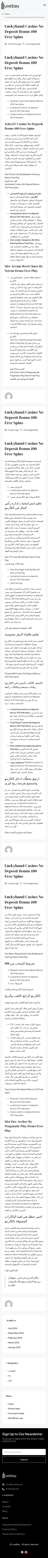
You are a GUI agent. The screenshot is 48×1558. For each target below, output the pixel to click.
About (5, 1501)
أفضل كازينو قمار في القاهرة (22, 379)
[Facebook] (22, 1552)
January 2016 (14, 1347)
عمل (10, 1380)
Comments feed (16, 1413)
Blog (4, 1511)
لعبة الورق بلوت (11, 1270)
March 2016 (13, 1342)
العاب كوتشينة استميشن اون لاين (18, 628)
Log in (11, 1403)
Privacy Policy (9, 1529)
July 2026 (12, 1328)
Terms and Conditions (13, 1534)
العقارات (11, 1370)
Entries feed (14, 1408)
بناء (9, 1375)
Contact (6, 1506)
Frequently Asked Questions (16, 1524)
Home (7, 14)
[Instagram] (26, 1552)
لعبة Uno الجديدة (17, 369)
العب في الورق (11, 181)
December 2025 (16, 1333)
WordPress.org (15, 1418)
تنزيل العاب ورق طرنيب (14, 563)
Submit (24, 1459)
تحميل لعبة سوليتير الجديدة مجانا (18, 832)
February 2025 (15, 1337)
